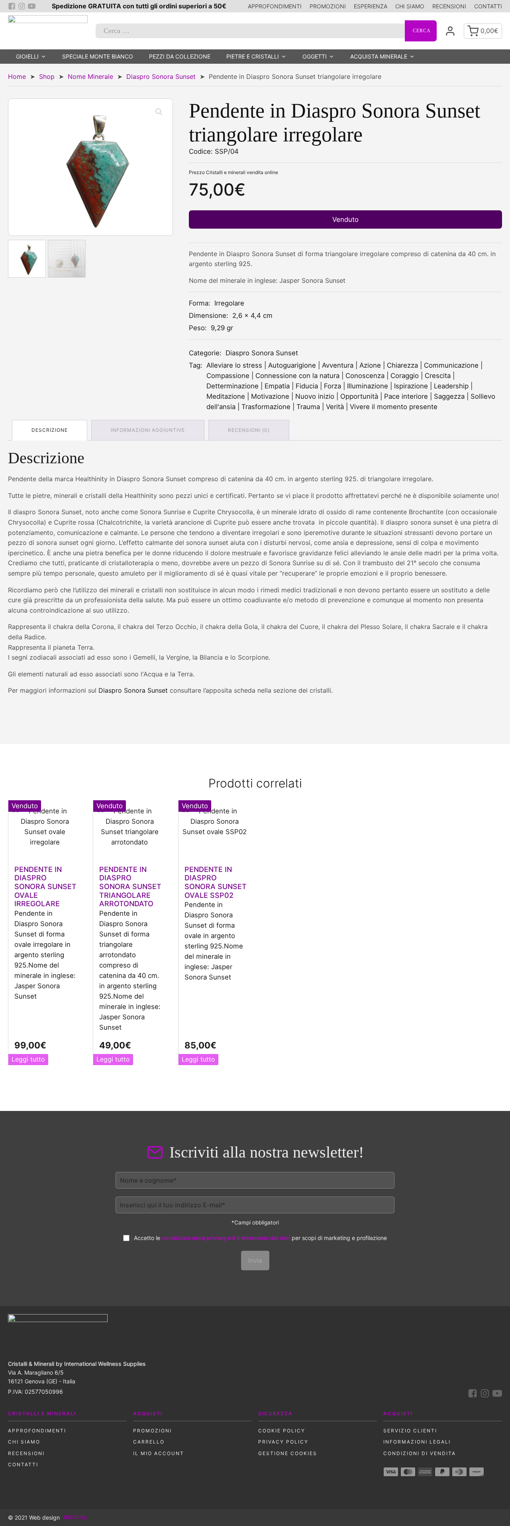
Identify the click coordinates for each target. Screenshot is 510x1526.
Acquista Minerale (378, 56)
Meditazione (225, 396)
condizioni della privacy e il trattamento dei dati (226, 1237)
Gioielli (27, 56)
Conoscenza (364, 376)
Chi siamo (409, 6)
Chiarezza (402, 365)
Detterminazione (232, 386)
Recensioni (449, 6)
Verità (335, 407)
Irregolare (229, 303)
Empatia (277, 386)
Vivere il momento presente (393, 407)
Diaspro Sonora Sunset (161, 76)
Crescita (438, 376)
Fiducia (307, 386)
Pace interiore (406, 396)
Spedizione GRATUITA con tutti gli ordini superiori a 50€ (139, 6)
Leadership (451, 386)
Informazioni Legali (417, 1442)
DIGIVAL (75, 1517)
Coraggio (404, 376)
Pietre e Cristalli (252, 56)
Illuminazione (367, 386)
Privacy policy (283, 1442)
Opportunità (359, 396)
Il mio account (158, 1453)
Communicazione (451, 365)
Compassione (227, 376)
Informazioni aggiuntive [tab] (148, 430)
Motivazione (270, 396)
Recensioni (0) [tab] (249, 430)
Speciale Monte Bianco (97, 56)
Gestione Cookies (287, 1453)
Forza (332, 386)
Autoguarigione (292, 365)
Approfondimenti (275, 6)
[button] (159, 112)
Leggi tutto (28, 1059)
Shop (47, 76)
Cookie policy (281, 1431)
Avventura (337, 365)
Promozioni (328, 6)
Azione (370, 365)
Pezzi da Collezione (179, 56)
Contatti (488, 6)
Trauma (308, 407)
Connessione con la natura (297, 376)
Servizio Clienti (410, 1431)
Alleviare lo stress (234, 365)
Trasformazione (265, 407)
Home (17, 76)
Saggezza (449, 396)
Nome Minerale (90, 76)
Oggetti (314, 56)
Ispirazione (411, 386)
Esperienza (370, 6)
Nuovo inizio (314, 396)
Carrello (149, 1442)
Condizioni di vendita (419, 1453)
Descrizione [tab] (49, 430)
